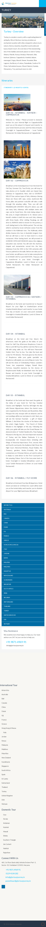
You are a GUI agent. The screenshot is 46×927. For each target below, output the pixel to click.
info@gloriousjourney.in (15, 645)
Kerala (5, 819)
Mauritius (5, 753)
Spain (3, 774)
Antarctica (5, 690)
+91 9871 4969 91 (13, 870)
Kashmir (6, 827)
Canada (4, 703)
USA (3, 800)
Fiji (3, 715)
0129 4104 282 (12, 873)
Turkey (4, 791)
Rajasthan (6, 853)
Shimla (5, 836)
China (4, 707)
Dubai (4, 711)
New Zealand (6, 758)
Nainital (6, 848)
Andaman (6, 823)
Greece (4, 724)
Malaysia (5, 745)
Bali (3, 699)
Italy (4, 732)
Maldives (5, 749)
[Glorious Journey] (23, 3)
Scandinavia (6, 762)
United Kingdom (7, 796)
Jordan (4, 737)
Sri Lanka (5, 779)
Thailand (5, 787)
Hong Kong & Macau (9, 728)
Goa (4, 815)
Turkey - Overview (14, 31)
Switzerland (6, 783)
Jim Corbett (7, 844)
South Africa (6, 770)
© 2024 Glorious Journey (13, 924)
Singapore (5, 766)
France (4, 720)
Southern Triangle (9, 840)
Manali (5, 831)
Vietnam (4, 804)
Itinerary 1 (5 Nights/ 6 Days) (16, 87)
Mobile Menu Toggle (42, 3)
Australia (5, 694)
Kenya (4, 741)
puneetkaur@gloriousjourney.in (18, 881)
